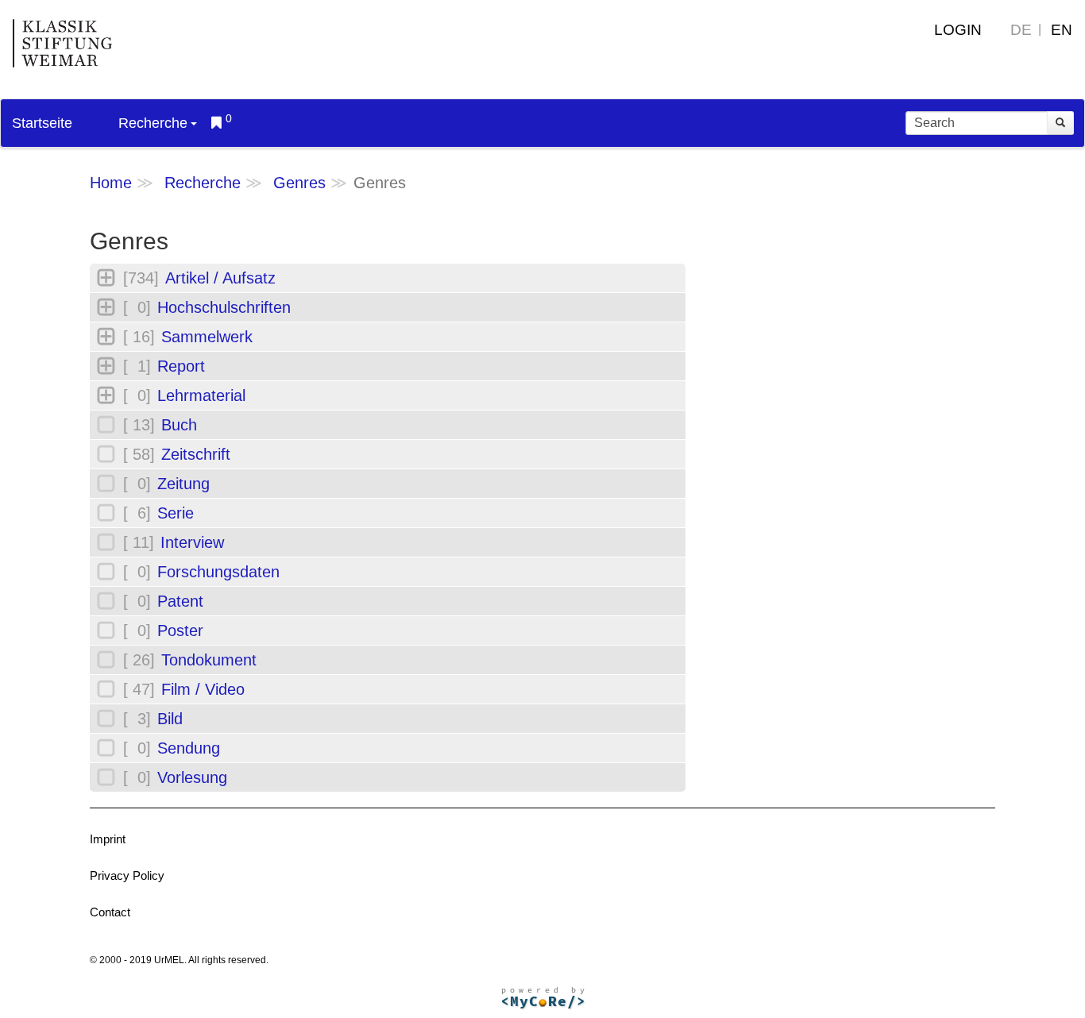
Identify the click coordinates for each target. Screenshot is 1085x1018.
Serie (175, 513)
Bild (170, 718)
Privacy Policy (127, 875)
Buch (179, 425)
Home (111, 182)
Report (181, 366)
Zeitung (183, 483)
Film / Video (203, 689)
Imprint (107, 839)
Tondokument (209, 660)
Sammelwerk (207, 336)
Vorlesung (192, 777)
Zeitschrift (195, 454)
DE (1021, 29)
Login (958, 29)
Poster (180, 630)
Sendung (188, 748)
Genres (299, 182)
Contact (110, 912)
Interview (192, 542)
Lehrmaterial (201, 395)
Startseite (42, 123)
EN (1061, 29)
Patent (180, 601)
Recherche (152, 123)
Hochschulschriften (224, 307)
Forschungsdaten (218, 571)
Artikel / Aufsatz (220, 278)
